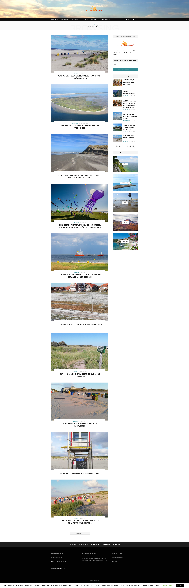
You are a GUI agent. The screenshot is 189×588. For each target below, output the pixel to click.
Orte (85, 19)
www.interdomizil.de (56, 565)
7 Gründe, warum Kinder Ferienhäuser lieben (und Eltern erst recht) (129, 82)
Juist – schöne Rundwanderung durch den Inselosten (79, 375)
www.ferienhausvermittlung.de (59, 561)
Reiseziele (93, 19)
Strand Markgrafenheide (129, 92)
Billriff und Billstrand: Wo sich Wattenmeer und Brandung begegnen (80, 176)
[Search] (136, 19)
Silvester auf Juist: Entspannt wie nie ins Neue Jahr (79, 325)
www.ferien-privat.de (56, 557)
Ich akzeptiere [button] (180, 585)
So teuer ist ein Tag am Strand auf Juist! (79, 473)
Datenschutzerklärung (117, 557)
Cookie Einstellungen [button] (168, 585)
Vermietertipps (104, 19)
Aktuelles (76, 73)
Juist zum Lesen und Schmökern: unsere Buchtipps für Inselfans (79, 522)
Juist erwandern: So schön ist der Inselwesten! (80, 425)
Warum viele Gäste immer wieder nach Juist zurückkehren (79, 77)
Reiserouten (64, 19)
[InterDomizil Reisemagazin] (94, 9)
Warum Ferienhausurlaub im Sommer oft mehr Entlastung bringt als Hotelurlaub (129, 103)
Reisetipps (54, 19)
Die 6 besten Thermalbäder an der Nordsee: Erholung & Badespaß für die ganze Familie (79, 226)
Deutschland (75, 123)
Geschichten (75, 19)
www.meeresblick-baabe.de (58, 568)
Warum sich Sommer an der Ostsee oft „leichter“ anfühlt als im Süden (129, 126)
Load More (79, 533)
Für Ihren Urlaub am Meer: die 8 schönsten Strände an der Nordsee (80, 275)
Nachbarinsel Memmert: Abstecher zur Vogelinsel (80, 126)
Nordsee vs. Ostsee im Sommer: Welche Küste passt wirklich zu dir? (130, 115)
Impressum (114, 561)
